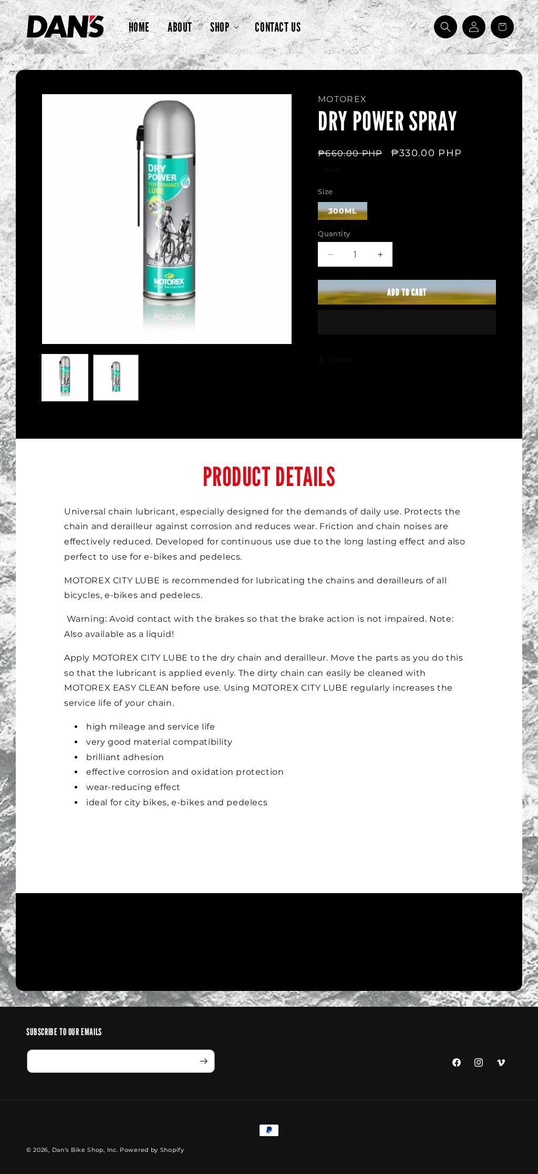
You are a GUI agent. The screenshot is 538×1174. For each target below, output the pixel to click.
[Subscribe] (203, 1061)
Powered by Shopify (152, 1149)
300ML (342, 211)
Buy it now (407, 322)
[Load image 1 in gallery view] (65, 377)
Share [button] (339, 359)
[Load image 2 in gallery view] (116, 377)
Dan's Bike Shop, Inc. (85, 1149)
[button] (223, 27)
